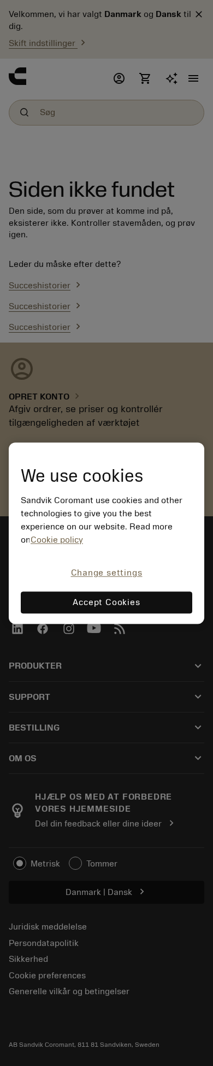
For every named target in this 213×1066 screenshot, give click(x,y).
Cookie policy (57, 540)
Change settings (107, 573)
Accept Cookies (106, 602)
